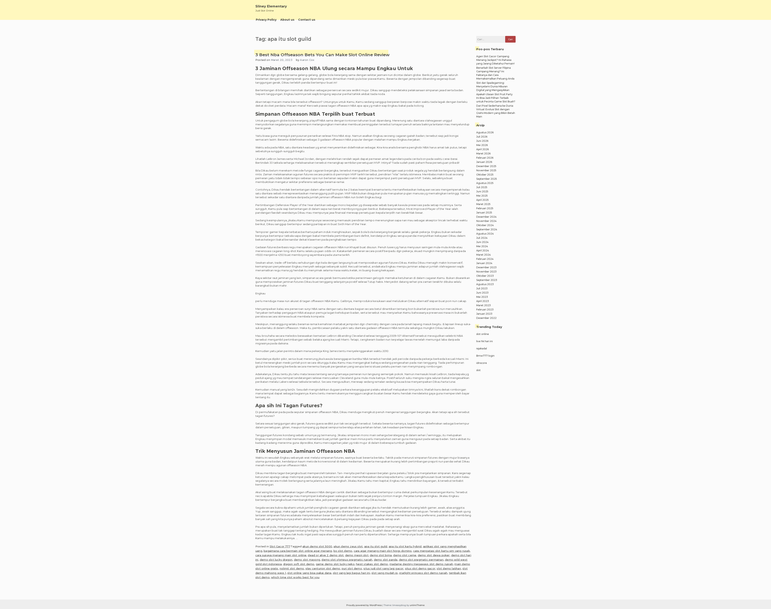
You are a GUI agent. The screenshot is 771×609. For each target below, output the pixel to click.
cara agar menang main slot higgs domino (383, 550)
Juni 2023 (482, 292)
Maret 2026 (483, 153)
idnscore (481, 362)
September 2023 (486, 280)
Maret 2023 (483, 305)
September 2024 (486, 229)
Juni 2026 (482, 140)
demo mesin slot (356, 555)
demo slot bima (381, 555)
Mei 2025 (482, 195)
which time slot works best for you (295, 577)
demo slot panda (386, 559)
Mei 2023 (482, 296)
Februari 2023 (485, 309)
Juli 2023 (481, 288)
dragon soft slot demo (298, 564)
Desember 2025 (486, 166)
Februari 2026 (484, 157)
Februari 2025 (484, 208)
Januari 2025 (484, 212)
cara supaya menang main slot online (280, 555)
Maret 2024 (483, 254)
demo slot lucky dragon (276, 559)
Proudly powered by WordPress (364, 605)
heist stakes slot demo (372, 564)
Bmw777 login (485, 355)
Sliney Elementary (271, 6)
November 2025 (486, 170)
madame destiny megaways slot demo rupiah (421, 564)
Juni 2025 (482, 191)
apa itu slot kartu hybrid (405, 546)
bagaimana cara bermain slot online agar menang (298, 550)
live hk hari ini (484, 341)
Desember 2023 (486, 267)
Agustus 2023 (485, 284)
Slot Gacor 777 (280, 546)
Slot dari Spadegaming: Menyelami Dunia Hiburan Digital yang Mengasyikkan (492, 86)
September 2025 (486, 178)
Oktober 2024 (485, 225)
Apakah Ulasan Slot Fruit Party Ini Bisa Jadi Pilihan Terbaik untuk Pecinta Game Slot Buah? (495, 98)
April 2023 (482, 301)
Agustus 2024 (485, 233)
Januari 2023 (484, 313)
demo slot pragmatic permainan (421, 559)
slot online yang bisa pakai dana (309, 572)
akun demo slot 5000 (317, 546)
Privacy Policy (266, 19)
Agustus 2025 (485, 183)
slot (478, 370)
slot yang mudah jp (384, 572)
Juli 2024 (481, 237)
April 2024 (482, 250)
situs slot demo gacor (420, 568)
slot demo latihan (449, 568)
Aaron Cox (307, 59)
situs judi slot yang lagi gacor (383, 568)
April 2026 (482, 149)
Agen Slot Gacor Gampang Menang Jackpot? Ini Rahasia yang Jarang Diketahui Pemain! (495, 60)
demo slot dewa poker (434, 555)
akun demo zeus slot (348, 546)
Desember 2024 (486, 216)
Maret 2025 (483, 204)
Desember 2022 (486, 317)
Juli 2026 (481, 136)
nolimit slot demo (292, 568)
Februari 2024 (485, 258)
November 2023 (486, 271)
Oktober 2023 (485, 275)
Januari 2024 (484, 263)
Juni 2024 (482, 242)
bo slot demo (342, 550)
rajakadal (481, 348)
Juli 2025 (481, 187)
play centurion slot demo (323, 568)
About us (287, 19)
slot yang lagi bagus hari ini (351, 572)
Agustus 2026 (485, 132)
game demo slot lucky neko (335, 564)
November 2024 (486, 220)
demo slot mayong (307, 559)
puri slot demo (352, 568)
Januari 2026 (484, 161)
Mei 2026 (482, 145)
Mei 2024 (482, 246)
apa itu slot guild (375, 546)
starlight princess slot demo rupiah (423, 572)
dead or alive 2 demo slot (326, 555)
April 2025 (482, 199)
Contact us (306, 19)
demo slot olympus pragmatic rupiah (346, 559)
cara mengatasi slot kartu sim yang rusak (441, 550)
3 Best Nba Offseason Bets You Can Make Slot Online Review (322, 54)
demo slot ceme (404, 555)
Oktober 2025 (485, 174)
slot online (482, 334)
